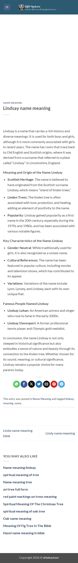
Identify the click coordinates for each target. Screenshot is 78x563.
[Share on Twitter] (39, 384)
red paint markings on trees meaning (30, 496)
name (18, 403)
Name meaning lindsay (19, 467)
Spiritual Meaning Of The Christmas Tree (33, 504)
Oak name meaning (17, 518)
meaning (8, 403)
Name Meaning (12, 102)
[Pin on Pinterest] (54, 384)
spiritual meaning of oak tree (24, 511)
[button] (7, 7)
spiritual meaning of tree (21, 475)
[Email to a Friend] (46, 384)
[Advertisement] (39, 61)
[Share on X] (31, 384)
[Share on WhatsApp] (16, 384)
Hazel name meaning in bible (24, 533)
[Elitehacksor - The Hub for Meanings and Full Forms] (39, 7)
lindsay (70, 399)
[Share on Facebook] (24, 384)
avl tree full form (15, 489)
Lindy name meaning (60, 433)
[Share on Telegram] (61, 384)
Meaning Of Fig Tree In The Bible (27, 526)
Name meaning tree (17, 482)
